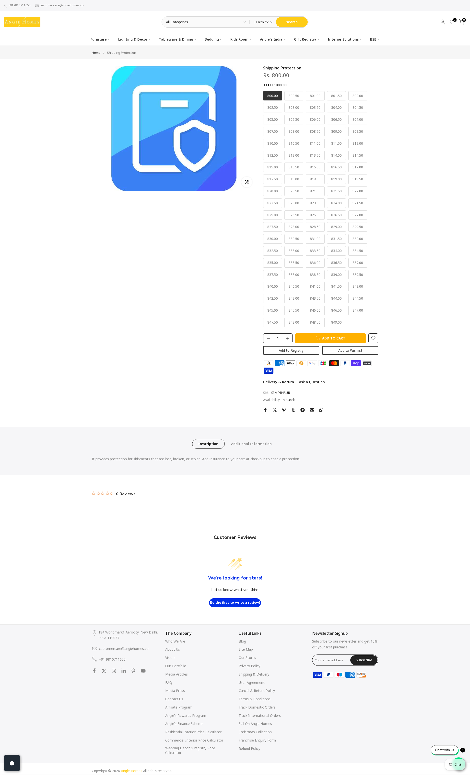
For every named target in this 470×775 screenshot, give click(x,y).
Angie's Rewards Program (185, 715)
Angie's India (271, 39)
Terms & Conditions (254, 699)
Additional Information (251, 443)
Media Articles (176, 674)
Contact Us (174, 699)
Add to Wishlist (350, 350)
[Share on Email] (312, 410)
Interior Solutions (343, 39)
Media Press (175, 690)
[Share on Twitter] (274, 410)
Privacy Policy (249, 666)
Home (96, 52)
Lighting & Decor (132, 39)
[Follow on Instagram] (113, 671)
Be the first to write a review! (235, 602)
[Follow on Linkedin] (123, 671)
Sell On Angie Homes (255, 723)
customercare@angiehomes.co (62, 5)
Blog (242, 641)
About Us (172, 649)
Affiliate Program (178, 707)
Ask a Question (312, 382)
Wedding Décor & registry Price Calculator (190, 750)
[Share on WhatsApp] (321, 410)
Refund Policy (249, 748)
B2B (373, 39)
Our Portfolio (175, 666)
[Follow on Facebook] (94, 671)
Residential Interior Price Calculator (193, 732)
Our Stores (247, 657)
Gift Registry (305, 39)
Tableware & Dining (176, 39)
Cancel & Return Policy (257, 690)
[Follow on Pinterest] (133, 671)
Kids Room (239, 39)
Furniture (99, 39)
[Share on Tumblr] (293, 410)
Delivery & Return (278, 382)
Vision (170, 657)
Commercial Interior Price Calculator (194, 740)
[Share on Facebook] (265, 410)
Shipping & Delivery (254, 674)
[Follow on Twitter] (104, 671)
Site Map (246, 649)
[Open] (12, 763)
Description (208, 443)
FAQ (168, 682)
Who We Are (175, 641)
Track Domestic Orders (257, 707)
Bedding (212, 39)
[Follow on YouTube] (143, 671)
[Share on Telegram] (302, 410)
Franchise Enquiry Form (257, 740)
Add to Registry (291, 350)
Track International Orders (260, 715)
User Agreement (252, 682)
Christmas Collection (255, 732)
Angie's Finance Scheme (184, 723)
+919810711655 (19, 5)
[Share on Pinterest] (284, 410)
